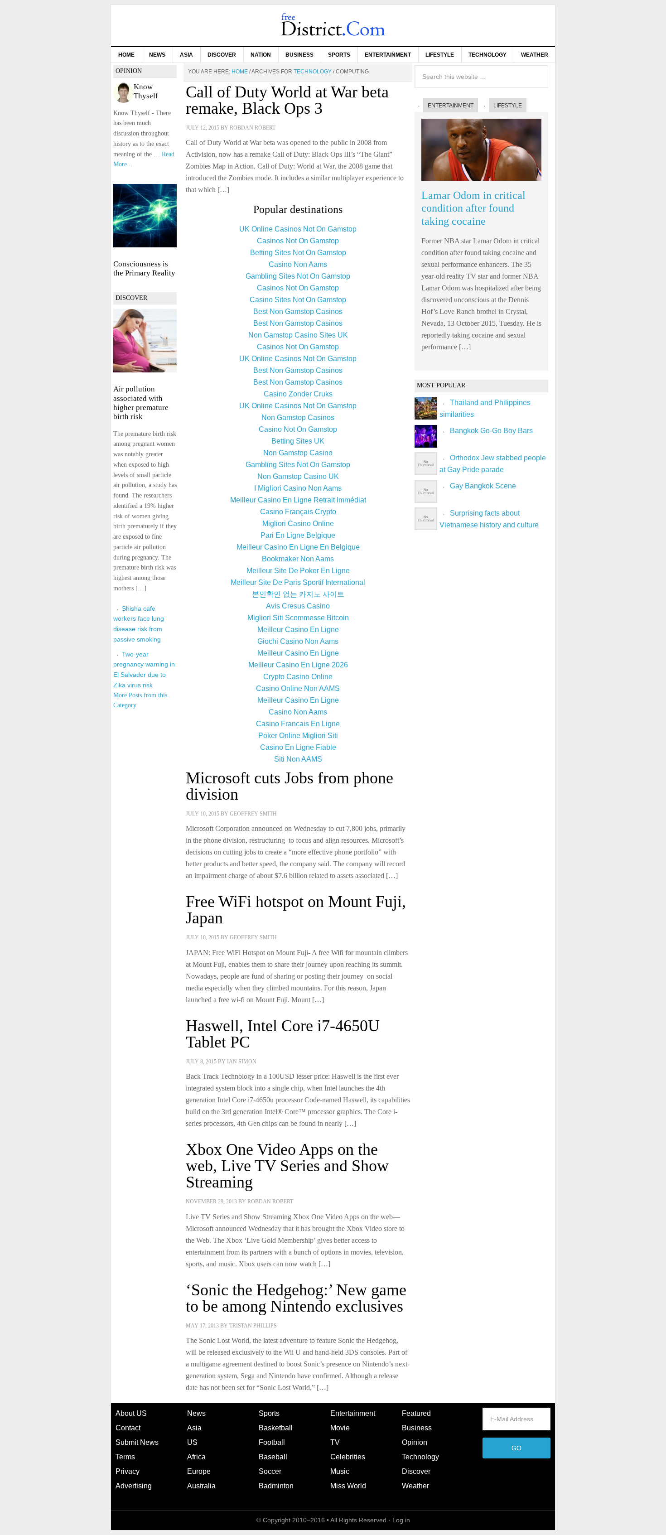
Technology (420, 1457)
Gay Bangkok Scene (483, 486)
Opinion (414, 1442)
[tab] (446, 105)
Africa (196, 1457)
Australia (201, 1486)
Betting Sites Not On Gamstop (298, 252)
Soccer (270, 1471)
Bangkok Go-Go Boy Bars (491, 430)
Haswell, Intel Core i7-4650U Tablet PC (283, 1034)
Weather (415, 1486)
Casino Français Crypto (298, 512)
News (196, 1413)
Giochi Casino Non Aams (297, 641)
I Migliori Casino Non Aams (298, 488)
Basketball (276, 1428)
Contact (128, 1428)
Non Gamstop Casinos (297, 417)
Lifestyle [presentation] (507, 105)
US (192, 1442)
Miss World (348, 1486)
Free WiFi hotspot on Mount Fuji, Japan (296, 910)
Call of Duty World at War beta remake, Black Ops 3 (287, 100)
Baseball (273, 1457)
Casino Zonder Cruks (298, 394)
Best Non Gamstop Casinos (298, 311)
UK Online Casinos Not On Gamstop (298, 229)
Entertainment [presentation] (450, 105)
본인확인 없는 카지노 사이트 (298, 594)
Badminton (276, 1486)
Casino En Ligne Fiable (298, 747)
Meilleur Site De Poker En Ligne (298, 570)
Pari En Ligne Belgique (298, 535)
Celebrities (347, 1457)
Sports (269, 1413)
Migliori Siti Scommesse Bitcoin (298, 618)
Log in (401, 1520)
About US (131, 1413)
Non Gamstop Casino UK (298, 476)
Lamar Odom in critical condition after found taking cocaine (473, 208)
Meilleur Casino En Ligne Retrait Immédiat (298, 500)
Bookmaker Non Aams (298, 559)
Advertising (134, 1486)
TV (335, 1442)
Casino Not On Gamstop (298, 429)
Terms (125, 1457)
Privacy (128, 1471)
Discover (416, 1471)
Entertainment (352, 1413)
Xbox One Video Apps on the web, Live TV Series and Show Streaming (287, 1165)
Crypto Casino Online (298, 677)
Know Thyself (146, 91)
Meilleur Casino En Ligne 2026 (298, 665)
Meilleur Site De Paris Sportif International (298, 582)
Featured (416, 1413)
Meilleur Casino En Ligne (298, 629)
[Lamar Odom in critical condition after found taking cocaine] (481, 183)
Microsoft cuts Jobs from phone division (289, 786)
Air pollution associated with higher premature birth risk (141, 403)
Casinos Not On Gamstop (298, 241)
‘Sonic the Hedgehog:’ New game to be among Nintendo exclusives (296, 1298)
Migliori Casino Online (298, 523)
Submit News (137, 1442)
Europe (199, 1471)
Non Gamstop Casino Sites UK (298, 335)
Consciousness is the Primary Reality (144, 268)
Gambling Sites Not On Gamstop (298, 276)
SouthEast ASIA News (333, 25)
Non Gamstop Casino (298, 453)
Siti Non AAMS (298, 759)
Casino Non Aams (298, 264)
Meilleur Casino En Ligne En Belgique (298, 547)
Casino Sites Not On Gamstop (298, 300)
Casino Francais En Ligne (298, 724)
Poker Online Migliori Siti (298, 735)
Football (272, 1442)
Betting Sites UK (297, 441)
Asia (194, 1428)
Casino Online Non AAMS (298, 688)
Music (339, 1471)
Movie (340, 1428)
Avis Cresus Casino (298, 606)
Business (417, 1428)
